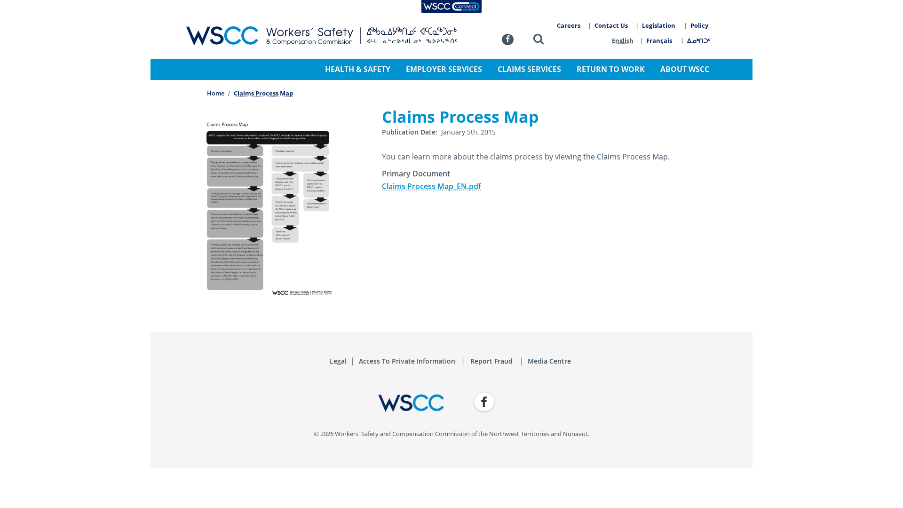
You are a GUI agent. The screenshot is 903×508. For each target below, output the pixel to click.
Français (659, 40)
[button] (538, 41)
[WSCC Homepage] (315, 403)
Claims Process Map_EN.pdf (431, 186)
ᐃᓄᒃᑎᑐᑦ (699, 40)
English (623, 40)
